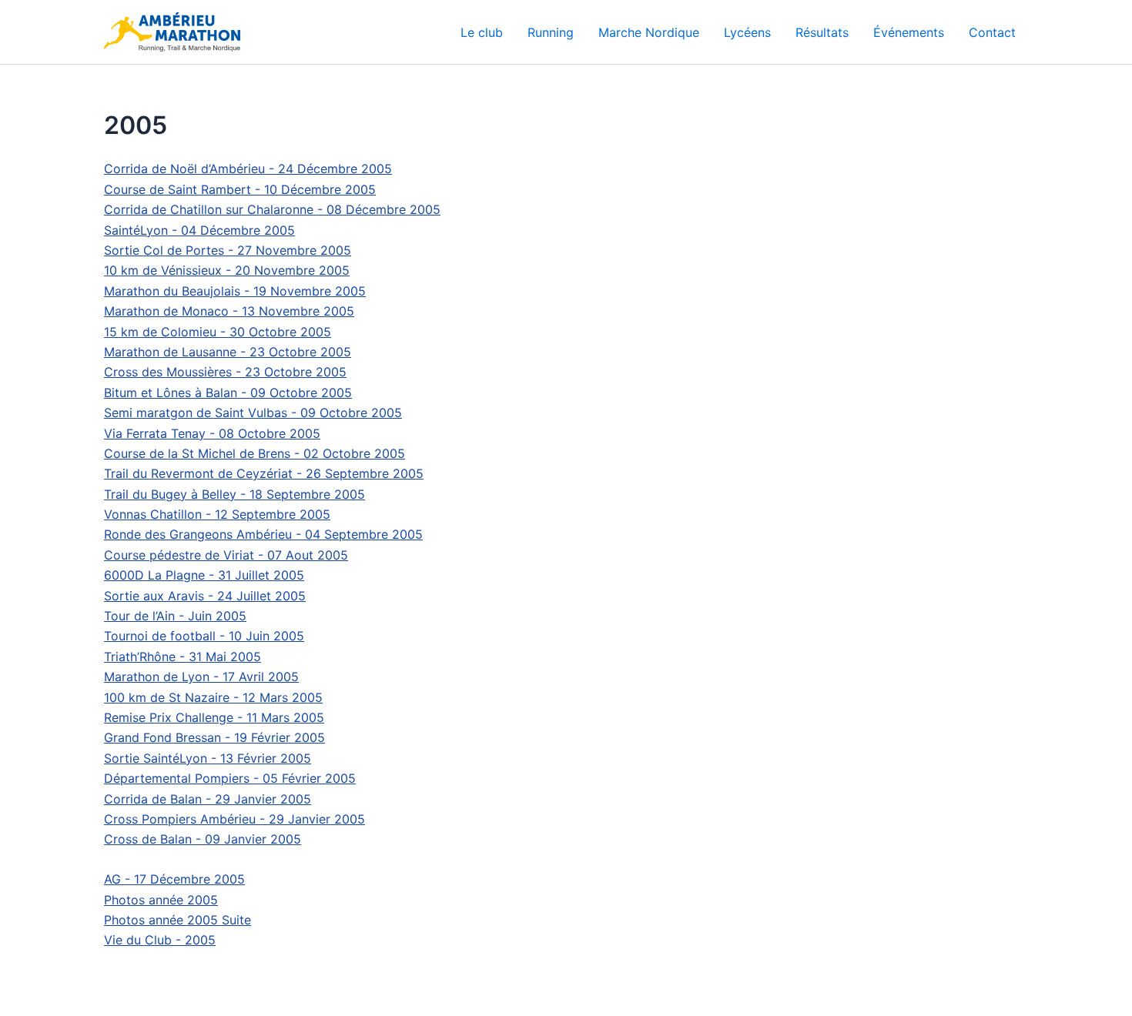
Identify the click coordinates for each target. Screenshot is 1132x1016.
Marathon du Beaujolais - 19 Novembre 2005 (235, 291)
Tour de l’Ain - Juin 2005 (175, 615)
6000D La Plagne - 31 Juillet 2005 (204, 575)
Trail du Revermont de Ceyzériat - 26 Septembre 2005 (264, 473)
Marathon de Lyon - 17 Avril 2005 (201, 676)
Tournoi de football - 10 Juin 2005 (204, 635)
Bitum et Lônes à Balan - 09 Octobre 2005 (228, 392)
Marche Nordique (648, 32)
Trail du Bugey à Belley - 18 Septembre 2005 (234, 494)
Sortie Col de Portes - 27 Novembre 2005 (227, 250)
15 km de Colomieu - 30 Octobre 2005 (217, 331)
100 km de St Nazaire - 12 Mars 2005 (213, 697)
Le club (482, 32)
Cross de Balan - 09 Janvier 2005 (202, 839)
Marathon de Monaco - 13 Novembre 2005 (229, 311)
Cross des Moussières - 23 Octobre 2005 (225, 371)
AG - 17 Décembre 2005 (174, 879)
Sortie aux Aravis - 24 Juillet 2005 (205, 595)
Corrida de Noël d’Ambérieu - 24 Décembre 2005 (248, 168)
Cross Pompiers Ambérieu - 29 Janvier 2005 (234, 819)
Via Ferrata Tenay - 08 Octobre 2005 (212, 433)
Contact (992, 32)
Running (550, 32)
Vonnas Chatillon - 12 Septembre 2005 (217, 514)
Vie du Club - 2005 (160, 939)
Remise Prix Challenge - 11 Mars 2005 (214, 717)
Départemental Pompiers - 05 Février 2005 (230, 778)
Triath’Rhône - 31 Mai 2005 (182, 656)
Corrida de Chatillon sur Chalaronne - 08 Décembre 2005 (272, 209)
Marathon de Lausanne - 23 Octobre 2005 (227, 351)
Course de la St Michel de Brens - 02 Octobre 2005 (254, 453)
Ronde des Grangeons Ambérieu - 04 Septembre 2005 (263, 534)
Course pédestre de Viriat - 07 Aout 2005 (226, 555)
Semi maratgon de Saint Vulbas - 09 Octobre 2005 (253, 412)
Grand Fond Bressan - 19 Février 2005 (214, 737)
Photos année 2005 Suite (177, 919)
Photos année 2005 (161, 899)
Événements (908, 32)
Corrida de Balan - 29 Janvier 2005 (207, 799)
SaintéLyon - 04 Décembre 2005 (199, 230)
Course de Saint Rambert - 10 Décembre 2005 (240, 189)
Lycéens (747, 32)
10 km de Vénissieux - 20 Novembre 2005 (227, 270)
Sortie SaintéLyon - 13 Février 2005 (207, 758)
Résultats (822, 32)
